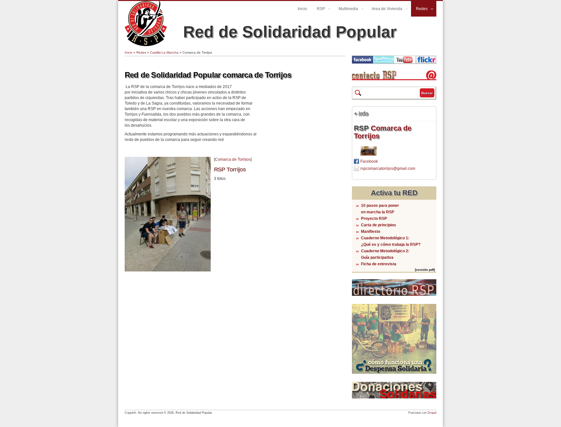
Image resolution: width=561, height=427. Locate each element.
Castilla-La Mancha (164, 52)
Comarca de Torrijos (233, 159)
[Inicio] (146, 45)
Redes (419, 9)
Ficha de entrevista (378, 264)
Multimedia (346, 9)
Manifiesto (370, 231)
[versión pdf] (425, 269)
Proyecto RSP (374, 218)
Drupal (432, 412)
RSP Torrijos (230, 169)
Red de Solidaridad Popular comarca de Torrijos (208, 74)
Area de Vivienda (384, 9)
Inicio (302, 8)
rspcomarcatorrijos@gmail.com (387, 168)
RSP (318, 9)
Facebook (369, 161)
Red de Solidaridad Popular (289, 32)
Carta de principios (378, 225)
